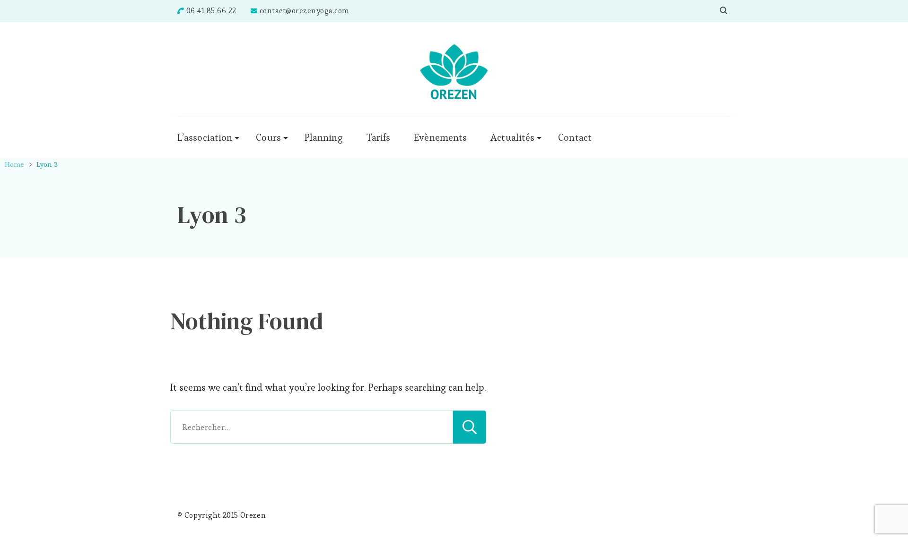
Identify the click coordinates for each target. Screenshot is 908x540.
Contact (575, 137)
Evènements (440, 137)
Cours (268, 137)
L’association (204, 137)
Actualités (512, 137)
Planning (324, 137)
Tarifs (379, 137)
